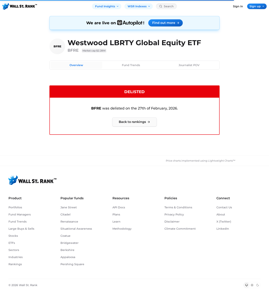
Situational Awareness (76, 228)
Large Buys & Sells (21, 228)
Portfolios (15, 207)
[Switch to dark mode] (257, 285)
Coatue (65, 236)
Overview (76, 65)
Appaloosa (67, 257)
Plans (116, 214)
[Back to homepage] (19, 6)
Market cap (94, 50)
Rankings (15, 264)
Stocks (13, 236)
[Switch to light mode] (252, 285)
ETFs (11, 243)
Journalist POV (189, 65)
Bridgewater (69, 243)
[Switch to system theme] (246, 285)
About (220, 214)
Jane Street (68, 207)
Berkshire (67, 250)
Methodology (122, 228)
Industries (15, 257)
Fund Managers (19, 214)
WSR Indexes (137, 6)
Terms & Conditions (178, 207)
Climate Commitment (180, 228)
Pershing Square (72, 264)
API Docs (118, 207)
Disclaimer (172, 221)
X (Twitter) (223, 221)
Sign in (238, 6)
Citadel (65, 214)
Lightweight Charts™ (221, 160)
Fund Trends (131, 65)
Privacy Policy (174, 214)
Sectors (13, 250)
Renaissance (69, 221)
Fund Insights (105, 6)
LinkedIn (222, 228)
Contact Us (224, 207)
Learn (116, 221)
